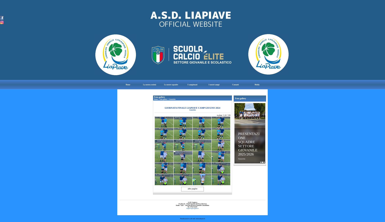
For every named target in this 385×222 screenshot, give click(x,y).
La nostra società (149, 85)
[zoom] (164, 122)
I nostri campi (214, 85)
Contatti (235, 85)
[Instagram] (2, 22)
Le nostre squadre (171, 85)
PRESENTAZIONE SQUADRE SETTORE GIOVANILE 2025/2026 (249, 144)
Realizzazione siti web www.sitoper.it (192, 218)
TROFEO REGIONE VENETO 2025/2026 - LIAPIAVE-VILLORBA (264, 162)
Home (128, 85)
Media (257, 85)
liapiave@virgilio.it (192, 208)
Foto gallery (163, 99)
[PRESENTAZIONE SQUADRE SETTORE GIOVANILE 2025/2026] (249, 114)
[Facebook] (2, 17)
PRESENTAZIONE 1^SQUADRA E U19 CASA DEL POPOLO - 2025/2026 (261, 162)
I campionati (192, 85)
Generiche (172, 99)
